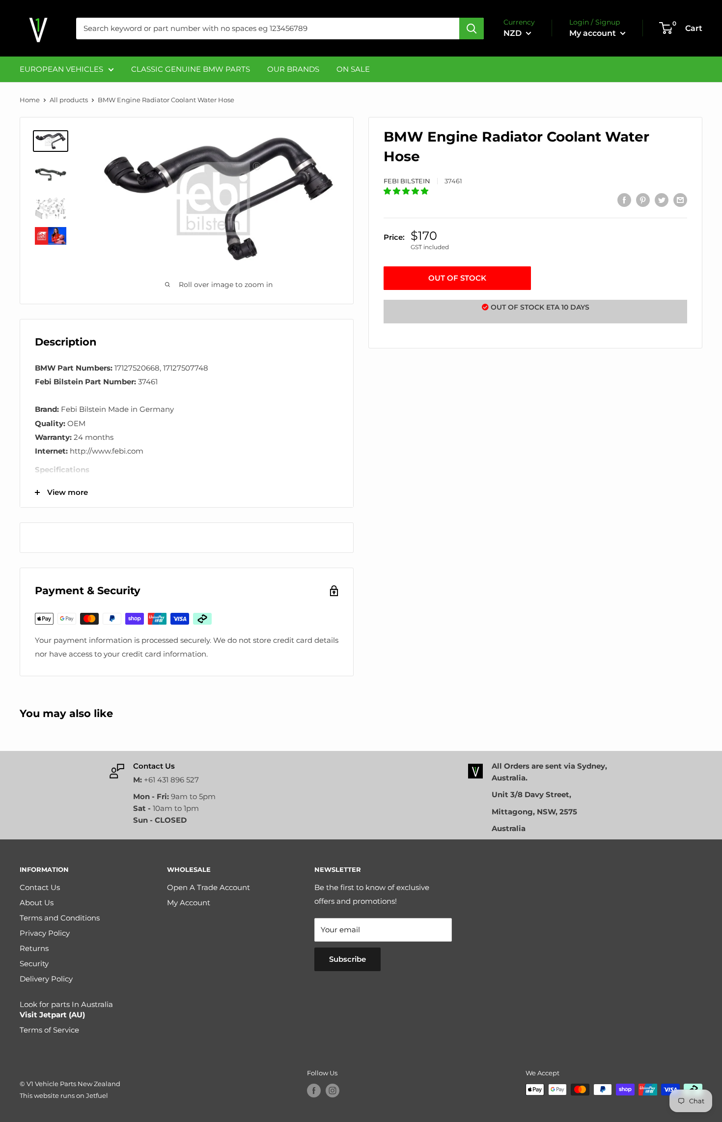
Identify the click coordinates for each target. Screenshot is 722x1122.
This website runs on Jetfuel (64, 1095)
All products (69, 100)
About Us (37, 902)
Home (30, 100)
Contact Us (40, 887)
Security (34, 963)
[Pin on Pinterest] (643, 200)
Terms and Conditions (60, 917)
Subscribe (347, 959)
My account (593, 33)
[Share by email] (680, 200)
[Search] (471, 28)
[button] (407, 191)
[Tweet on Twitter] (661, 200)
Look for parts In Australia (66, 1009)
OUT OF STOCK (457, 278)
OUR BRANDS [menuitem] (293, 69)
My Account (188, 902)
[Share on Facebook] (624, 200)
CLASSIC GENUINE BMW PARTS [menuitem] (190, 69)
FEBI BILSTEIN (407, 180)
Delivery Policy (46, 978)
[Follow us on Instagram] (332, 1090)
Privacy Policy (45, 933)
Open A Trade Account (208, 887)
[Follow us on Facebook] (314, 1090)
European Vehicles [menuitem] (61, 69)
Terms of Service (49, 1030)
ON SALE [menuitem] (353, 69)
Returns (34, 948)
